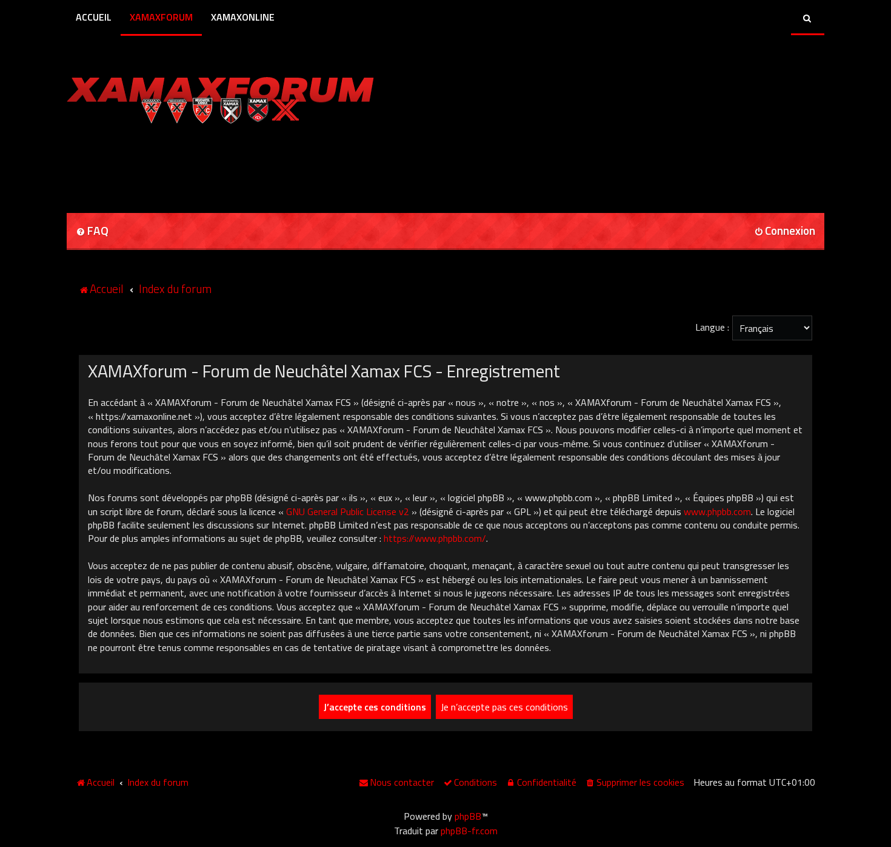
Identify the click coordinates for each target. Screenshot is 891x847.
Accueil (94, 17)
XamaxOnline (243, 17)
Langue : (712, 327)
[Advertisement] (208, 164)
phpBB (468, 816)
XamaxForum (161, 17)
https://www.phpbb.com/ (435, 538)
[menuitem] (92, 231)
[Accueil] (220, 97)
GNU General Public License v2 (347, 511)
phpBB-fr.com (469, 830)
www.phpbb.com (717, 511)
